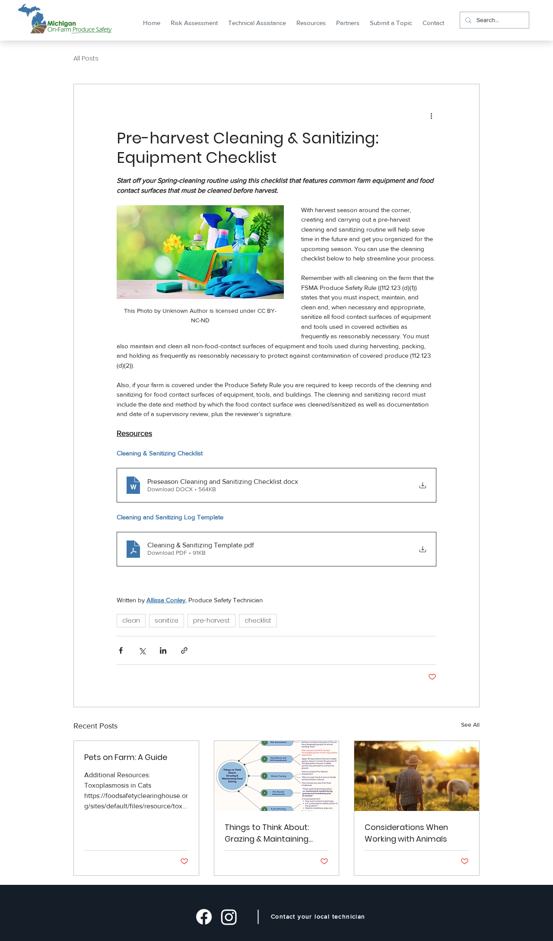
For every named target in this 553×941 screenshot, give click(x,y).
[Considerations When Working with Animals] (416, 776)
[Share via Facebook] (121, 650)
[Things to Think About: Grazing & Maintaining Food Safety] (276, 776)
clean (131, 620)
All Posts (86, 58)
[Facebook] (204, 916)
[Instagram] (229, 916)
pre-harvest (211, 620)
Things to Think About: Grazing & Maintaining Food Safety (267, 833)
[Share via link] (184, 650)
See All (470, 724)
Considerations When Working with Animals (406, 833)
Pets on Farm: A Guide (125, 757)
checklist (258, 620)
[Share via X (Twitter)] (142, 650)
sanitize (166, 620)
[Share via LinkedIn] (163, 650)
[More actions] (431, 115)
